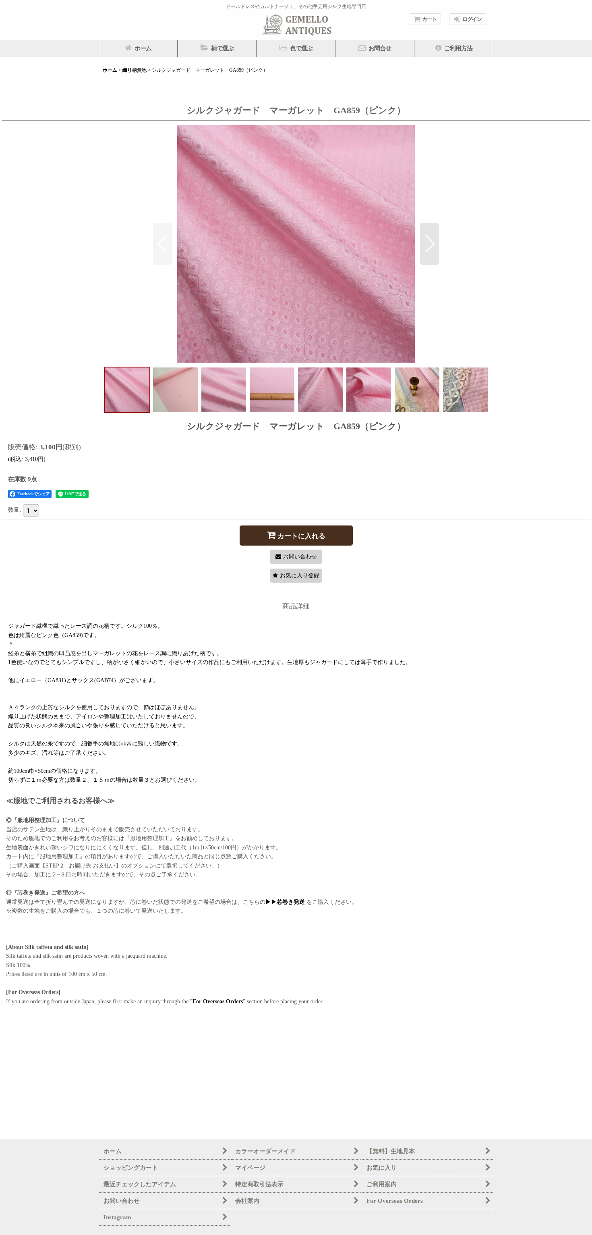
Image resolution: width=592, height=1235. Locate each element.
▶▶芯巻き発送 (285, 902)
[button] (217, 48)
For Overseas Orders (218, 1001)
